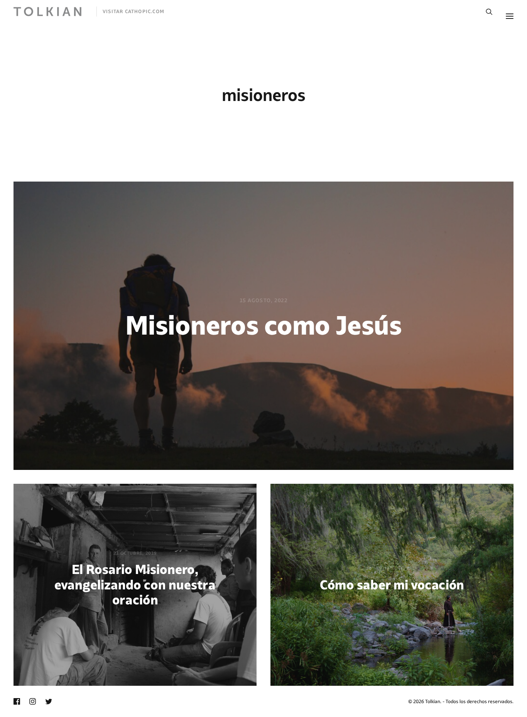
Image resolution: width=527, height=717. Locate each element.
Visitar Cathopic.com (133, 11)
